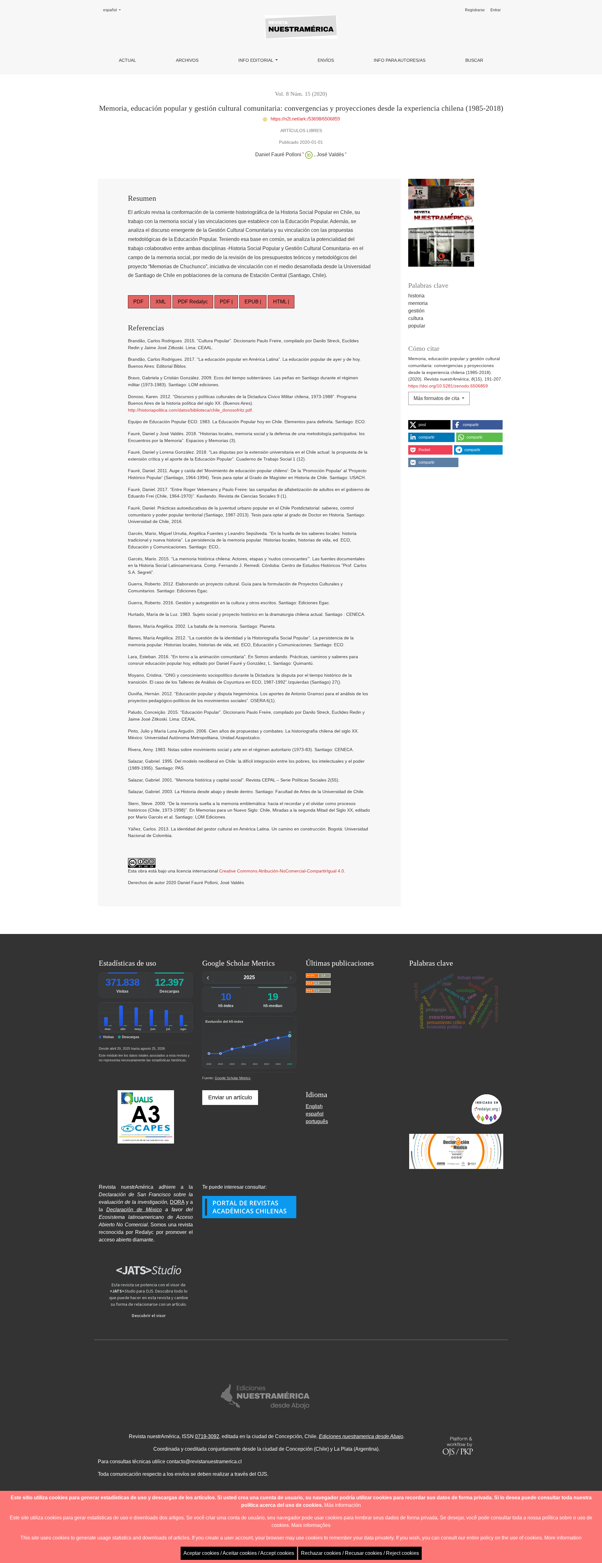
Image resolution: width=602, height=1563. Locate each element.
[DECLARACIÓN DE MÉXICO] (456, 1151)
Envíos (326, 60)
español (114, 10)
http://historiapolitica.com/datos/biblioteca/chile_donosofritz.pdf (190, 410)
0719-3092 (207, 1436)
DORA (177, 1202)
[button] (429, 424)
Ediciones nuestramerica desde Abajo (361, 1436)
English (314, 1106)
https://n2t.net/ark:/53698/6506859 (304, 118)
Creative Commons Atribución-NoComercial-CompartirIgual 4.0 (281, 870)
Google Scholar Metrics (233, 1078)
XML (161, 301)
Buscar (474, 60)
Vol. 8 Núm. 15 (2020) (301, 94)
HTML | (281, 301)
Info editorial (256, 60)
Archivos (187, 60)
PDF (138, 301)
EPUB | (253, 301)
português (317, 1121)
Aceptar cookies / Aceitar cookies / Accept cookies (238, 1553)
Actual (127, 60)
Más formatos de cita (437, 398)
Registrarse (475, 10)
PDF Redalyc (193, 301)
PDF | (226, 301)
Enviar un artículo (230, 1097)
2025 (249, 977)
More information (563, 1537)
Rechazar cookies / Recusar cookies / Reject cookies (360, 1553)
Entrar (495, 10)
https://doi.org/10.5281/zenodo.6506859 (448, 385)
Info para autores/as (399, 60)
